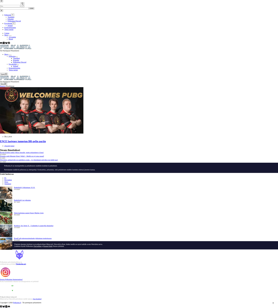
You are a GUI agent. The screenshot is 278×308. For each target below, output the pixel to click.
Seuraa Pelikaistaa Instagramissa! (11, 279)
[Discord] (1, 43)
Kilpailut (16, 60)
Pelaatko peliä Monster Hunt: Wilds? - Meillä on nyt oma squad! (22, 156)
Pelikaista (12, 56)
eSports (6, 146)
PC (5, 178)
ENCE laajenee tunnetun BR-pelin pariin (23, 141)
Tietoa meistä (13, 70)
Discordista (37, 246)
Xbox (6, 182)
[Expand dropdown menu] (11, 35)
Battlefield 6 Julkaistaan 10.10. (24, 187)
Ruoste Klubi (47, 246)
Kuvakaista (12, 64)
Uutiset (6, 33)
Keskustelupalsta (14, 68)
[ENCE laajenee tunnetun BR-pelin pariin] (41, 133)
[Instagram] (4, 43)
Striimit (15, 66)
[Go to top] (273, 303)
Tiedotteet (16, 58)
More (6, 35)
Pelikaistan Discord (19, 62)
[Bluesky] (6, 43)
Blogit (11, 39)
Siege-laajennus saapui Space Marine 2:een (29, 213)
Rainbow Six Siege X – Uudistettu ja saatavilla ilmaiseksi (33, 226)
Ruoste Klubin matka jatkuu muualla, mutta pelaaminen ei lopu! (22, 152)
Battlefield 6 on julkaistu (22, 200)
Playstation (8, 180)
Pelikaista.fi (17, 303)
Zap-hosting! (37, 299)
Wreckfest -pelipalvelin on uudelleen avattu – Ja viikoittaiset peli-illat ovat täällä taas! (29, 160)
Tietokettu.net (21, 264)
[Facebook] (9, 43)
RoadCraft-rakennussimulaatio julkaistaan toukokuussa (33, 238)
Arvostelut (12, 37)
